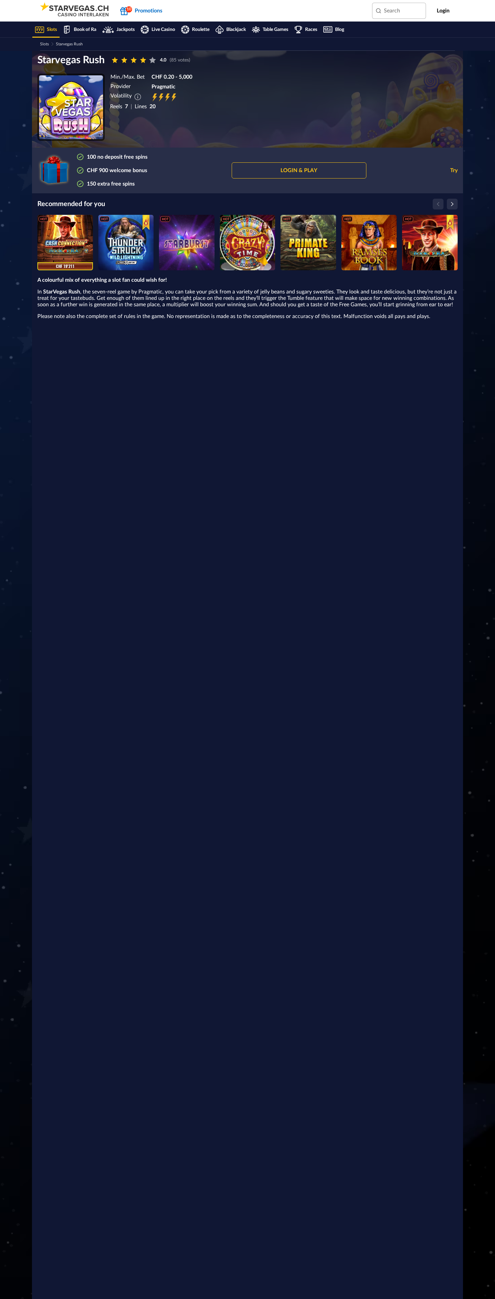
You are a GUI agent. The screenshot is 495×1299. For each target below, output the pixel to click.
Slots (44, 44)
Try (454, 170)
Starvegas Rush (69, 44)
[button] (299, 170)
